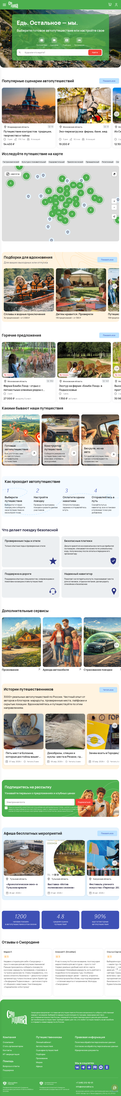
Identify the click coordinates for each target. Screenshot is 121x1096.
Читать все (108, 690)
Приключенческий (75, 162)
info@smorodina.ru (84, 1086)
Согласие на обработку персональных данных (96, 1046)
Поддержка (8, 1070)
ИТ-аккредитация (11, 1054)
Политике (69, 811)
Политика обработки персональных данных (95, 1042)
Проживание (42, 1058)
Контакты (7, 1050)
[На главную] (13, 4)
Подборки (40, 1054)
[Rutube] (95, 1067)
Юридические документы (87, 1050)
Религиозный (107, 162)
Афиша (39, 1066)
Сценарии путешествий (47, 1050)
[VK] (77, 1067)
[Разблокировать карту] (114, 174)
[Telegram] (83, 1067)
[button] (48, 227)
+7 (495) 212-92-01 (84, 1082)
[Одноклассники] (106, 1068)
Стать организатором (13, 1046)
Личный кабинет (43, 1042)
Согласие (62, 809)
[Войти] (116, 5)
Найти (95, 52)
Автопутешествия (44, 1046)
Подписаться (84, 802)
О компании (8, 1042)
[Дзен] (89, 1067)
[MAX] (101, 1067)
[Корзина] (110, 5)
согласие (16, 807)
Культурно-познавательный (34, 162)
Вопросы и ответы (11, 1066)
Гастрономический (11, 162)
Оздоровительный (57, 162)
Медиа (39, 1062)
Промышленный (92, 162)
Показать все (109, 81)
